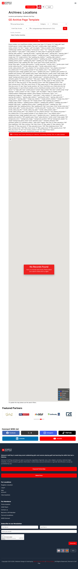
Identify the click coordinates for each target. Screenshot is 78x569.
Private (64, 393)
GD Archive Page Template (24, 19)
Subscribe (73, 543)
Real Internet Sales (39, 561)
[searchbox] (30, 35)
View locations (5, 495)
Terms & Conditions (7, 515)
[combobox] (39, 35)
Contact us (4, 510)
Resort (64, 397)
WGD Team (4, 507)
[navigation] (73, 550)
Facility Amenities (15, 32)
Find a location (5, 504)
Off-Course (65, 391)
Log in (3, 487)
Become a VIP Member (8, 512)
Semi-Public (65, 399)
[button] (75, 3)
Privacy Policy (50, 561)
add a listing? (61, 134)
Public (64, 395)
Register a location (7, 485)
